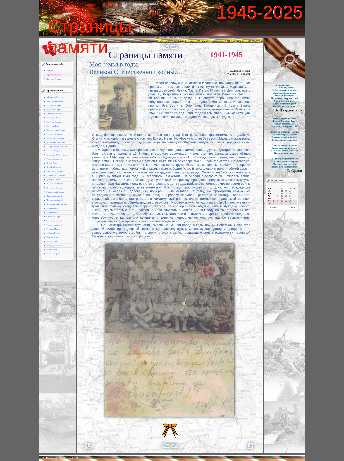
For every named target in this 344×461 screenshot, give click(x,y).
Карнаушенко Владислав (56, 146)
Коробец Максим (53, 167)
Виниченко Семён (54, 114)
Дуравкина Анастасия (55, 142)
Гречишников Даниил (55, 130)
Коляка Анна (51, 163)
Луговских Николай (54, 188)
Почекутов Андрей (54, 200)
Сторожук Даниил (54, 221)
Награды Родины (53, 79)
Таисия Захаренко (54, 159)
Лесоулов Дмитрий (54, 184)
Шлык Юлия (51, 250)
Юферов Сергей (53, 254)
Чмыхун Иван (52, 237)
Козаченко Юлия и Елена (57, 155)
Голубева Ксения (53, 122)
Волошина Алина (53, 118)
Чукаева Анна (52, 241)
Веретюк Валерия (53, 109)
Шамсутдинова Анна (55, 245)
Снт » (292, 207)
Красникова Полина (54, 171)
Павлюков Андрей (54, 196)
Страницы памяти (53, 75)
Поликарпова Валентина (56, 204)
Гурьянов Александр (55, 134)
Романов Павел (52, 208)
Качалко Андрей (53, 151)
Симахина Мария (53, 217)
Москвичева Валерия (55, 192)
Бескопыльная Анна (54, 101)
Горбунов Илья (52, 126)
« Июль (273, 207)
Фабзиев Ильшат (53, 233)
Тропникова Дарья (54, 225)
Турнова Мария (53, 229)
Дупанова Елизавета (55, 138)
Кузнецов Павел (53, 179)
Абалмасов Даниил (54, 97)
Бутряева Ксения (53, 105)
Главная (49, 71)
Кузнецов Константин (55, 175)
